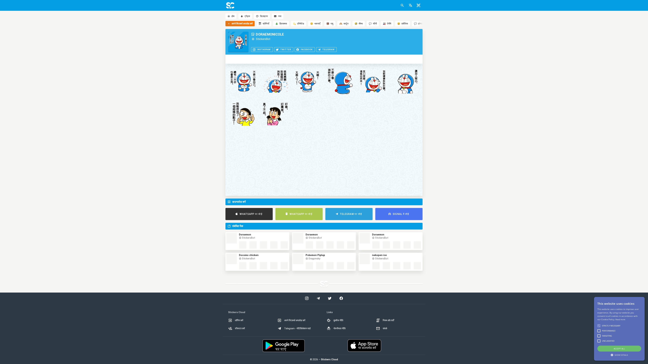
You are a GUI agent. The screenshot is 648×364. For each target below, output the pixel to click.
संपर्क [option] (385, 328)
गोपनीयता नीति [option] (339, 328)
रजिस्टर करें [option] (240, 328)
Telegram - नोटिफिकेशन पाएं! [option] (297, 328)
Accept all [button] (619, 348)
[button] (410, 5)
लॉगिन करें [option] (239, 320)
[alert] (619, 329)
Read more (620, 319)
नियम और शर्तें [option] (388, 320)
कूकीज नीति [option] (338, 320)
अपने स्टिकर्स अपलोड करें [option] (294, 320)
